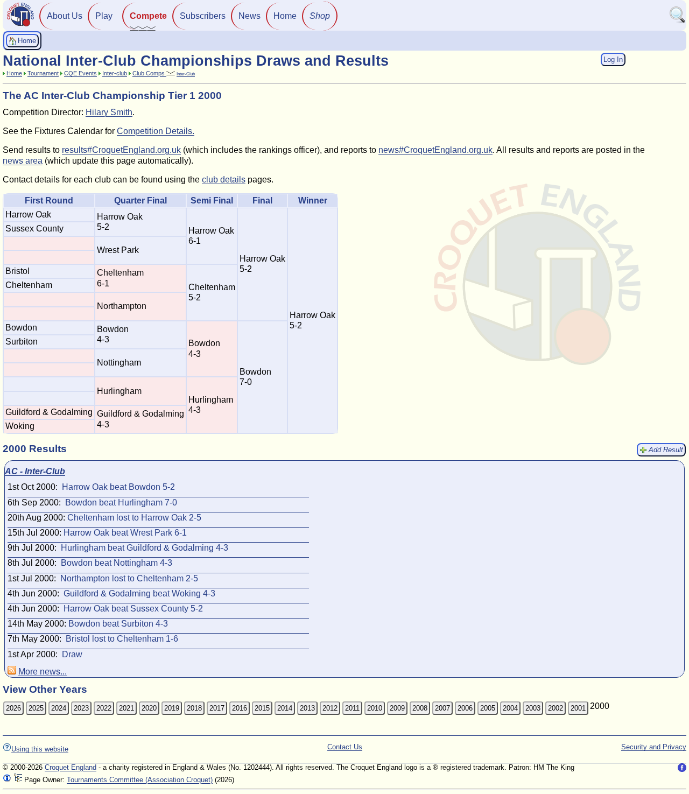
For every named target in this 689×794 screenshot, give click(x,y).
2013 (307, 708)
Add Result (666, 450)
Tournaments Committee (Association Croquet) (140, 780)
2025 (36, 708)
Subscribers (203, 15)
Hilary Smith (109, 112)
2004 (510, 708)
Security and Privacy (653, 747)
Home (285, 15)
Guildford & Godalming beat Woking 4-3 (139, 593)
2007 (442, 708)
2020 (149, 708)
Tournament (43, 73)
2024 (58, 708)
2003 (532, 708)
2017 (216, 708)
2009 (397, 708)
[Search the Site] (677, 20)
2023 (81, 708)
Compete (148, 15)
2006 (465, 708)
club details (223, 179)
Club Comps (149, 73)
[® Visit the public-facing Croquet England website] (20, 25)
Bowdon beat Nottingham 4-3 (116, 562)
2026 (13, 708)
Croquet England (70, 767)
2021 (126, 708)
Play (104, 15)
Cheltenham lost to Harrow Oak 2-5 (134, 517)
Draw (72, 654)
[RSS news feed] (12, 671)
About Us (64, 15)
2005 (487, 708)
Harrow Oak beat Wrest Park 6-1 (125, 532)
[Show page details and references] (7, 780)
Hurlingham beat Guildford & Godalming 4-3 (144, 547)
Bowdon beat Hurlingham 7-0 (121, 502)
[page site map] (17, 780)
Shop (320, 15)
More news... (42, 671)
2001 (578, 708)
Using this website (39, 749)
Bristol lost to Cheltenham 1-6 (122, 638)
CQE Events (80, 73)
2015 (262, 708)
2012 (330, 708)
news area (23, 160)
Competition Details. (155, 131)
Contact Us (344, 747)
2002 (555, 708)
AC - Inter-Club (35, 471)
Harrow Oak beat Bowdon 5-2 (118, 486)
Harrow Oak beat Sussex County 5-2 (133, 608)
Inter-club (114, 73)
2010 (374, 708)
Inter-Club (186, 74)
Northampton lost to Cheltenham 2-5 (129, 578)
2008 (419, 708)
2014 (284, 708)
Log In (613, 59)
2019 (171, 708)
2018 (194, 708)
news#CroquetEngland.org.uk (435, 149)
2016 (239, 708)
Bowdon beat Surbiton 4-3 (118, 623)
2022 (103, 708)
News (249, 15)
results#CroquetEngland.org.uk (121, 149)
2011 (352, 708)
